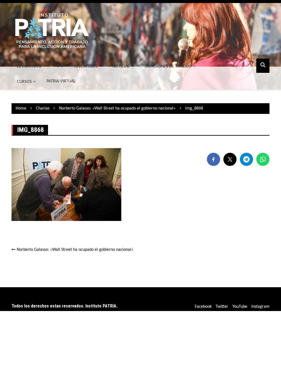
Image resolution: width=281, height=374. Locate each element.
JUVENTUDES (85, 66)
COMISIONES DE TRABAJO (168, 66)
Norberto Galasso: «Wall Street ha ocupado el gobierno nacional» (75, 250)
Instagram (260, 306)
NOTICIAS (121, 66)
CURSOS (24, 82)
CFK (60, 66)
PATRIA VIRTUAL (61, 81)
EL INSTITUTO (29, 66)
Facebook (203, 306)
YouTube (239, 306)
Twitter (222, 306)
